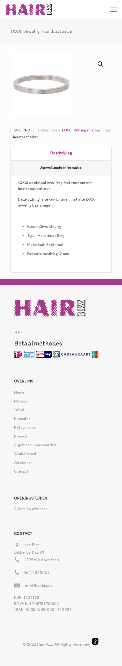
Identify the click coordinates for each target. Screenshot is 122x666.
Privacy (20, 436)
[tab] (61, 153)
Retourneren (25, 427)
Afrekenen (23, 462)
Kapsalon (22, 418)
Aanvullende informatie (61, 167)
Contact (21, 471)
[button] (100, 64)
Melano (20, 401)
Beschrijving (61, 153)
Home (19, 392)
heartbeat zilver (25, 137)
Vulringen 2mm (87, 130)
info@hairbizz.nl (39, 585)
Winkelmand (25, 453)
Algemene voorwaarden (35, 445)
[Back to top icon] (109, 653)
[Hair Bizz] (29, 9)
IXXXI (67, 130)
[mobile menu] (113, 9)
